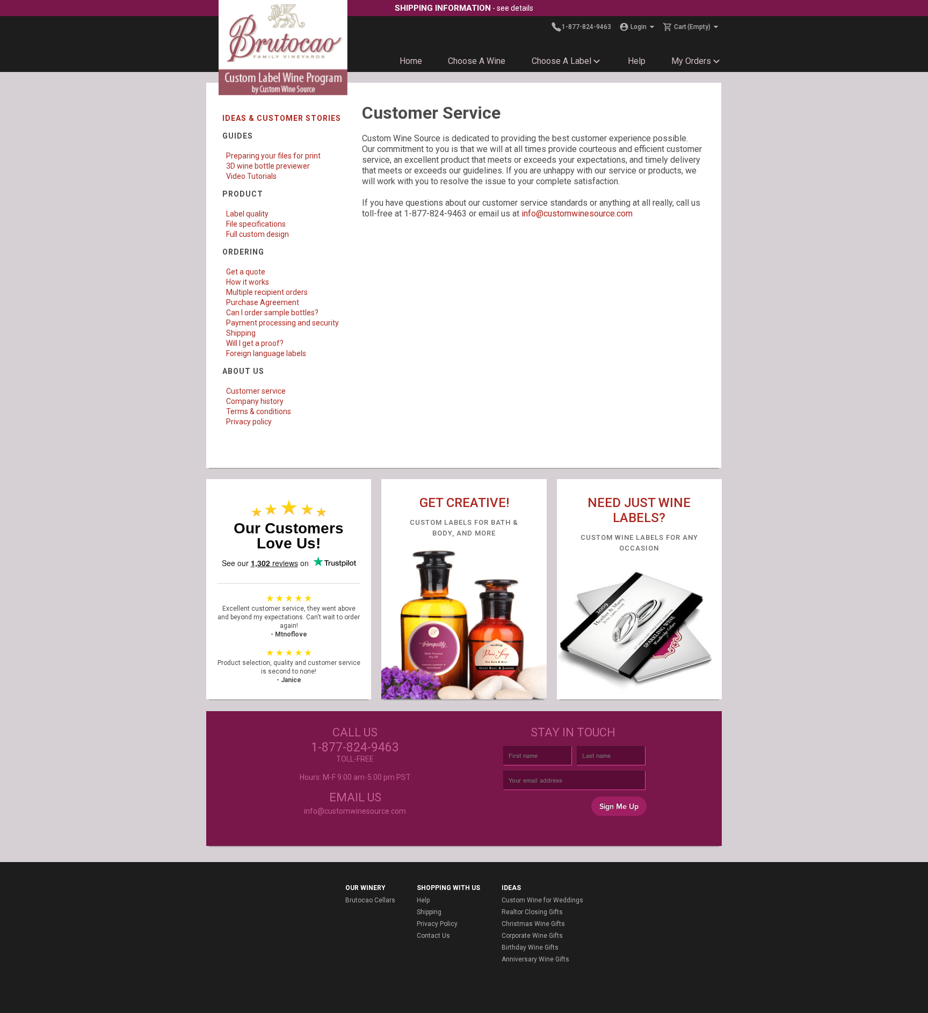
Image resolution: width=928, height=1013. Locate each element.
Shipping (241, 333)
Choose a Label (561, 61)
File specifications (256, 224)
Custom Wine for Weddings (542, 900)
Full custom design (257, 234)
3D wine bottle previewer (268, 166)
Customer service (256, 391)
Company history (255, 401)
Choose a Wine (476, 61)
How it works (247, 282)
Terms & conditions (258, 411)
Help (637, 61)
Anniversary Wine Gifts (535, 959)
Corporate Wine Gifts (532, 935)
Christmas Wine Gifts (533, 924)
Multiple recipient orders (267, 292)
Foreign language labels (266, 353)
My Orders (691, 61)
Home (411, 61)
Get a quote (245, 271)
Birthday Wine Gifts (530, 947)
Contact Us (433, 935)
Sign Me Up (619, 806)
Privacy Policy (437, 924)
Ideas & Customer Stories (281, 118)
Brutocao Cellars (370, 900)
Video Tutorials (251, 176)
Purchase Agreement (262, 302)
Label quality (247, 213)
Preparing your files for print (273, 155)
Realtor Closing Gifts (532, 912)
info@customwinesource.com (577, 213)
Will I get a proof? (255, 343)
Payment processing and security (282, 323)
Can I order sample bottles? (272, 312)
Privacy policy (249, 421)
